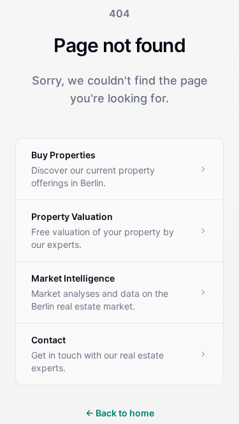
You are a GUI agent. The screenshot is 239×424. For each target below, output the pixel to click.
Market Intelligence (73, 278)
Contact (48, 339)
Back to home (119, 412)
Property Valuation (72, 216)
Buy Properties (63, 154)
